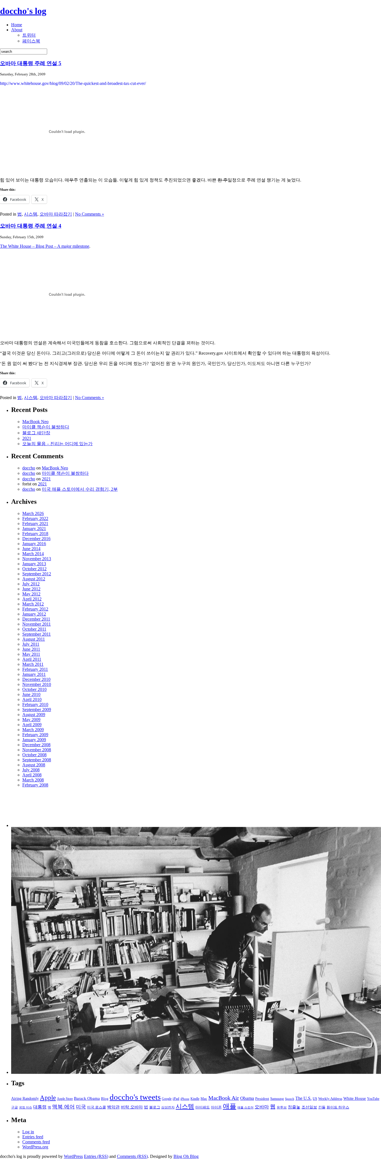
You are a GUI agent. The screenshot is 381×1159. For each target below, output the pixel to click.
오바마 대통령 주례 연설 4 (30, 226)
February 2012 (35, 609)
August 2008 (33, 764)
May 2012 (31, 594)
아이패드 (202, 1107)
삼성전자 (168, 1107)
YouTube (373, 1099)
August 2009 (33, 714)
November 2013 (36, 558)
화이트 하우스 (338, 1107)
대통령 (40, 1107)
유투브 (282, 1107)
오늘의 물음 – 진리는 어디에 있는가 (57, 443)
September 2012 (36, 573)
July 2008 (31, 769)
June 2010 (31, 694)
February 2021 (35, 523)
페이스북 (31, 41)
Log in (28, 1131)
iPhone (184, 1098)
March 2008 (33, 780)
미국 (81, 1107)
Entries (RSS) (96, 1156)
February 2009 (35, 734)
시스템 (30, 214)
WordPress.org (35, 1146)
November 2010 (36, 684)
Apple (48, 1097)
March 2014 (33, 553)
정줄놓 (294, 1107)
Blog (104, 1099)
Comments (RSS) (132, 1156)
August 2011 (33, 639)
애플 (229, 1106)
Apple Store (65, 1099)
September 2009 (36, 709)
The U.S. (303, 1098)
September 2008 (36, 759)
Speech (289, 1098)
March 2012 (33, 604)
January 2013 (34, 563)
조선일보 (309, 1107)
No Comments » (89, 214)
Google (167, 1099)
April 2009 (32, 724)
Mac (204, 1099)
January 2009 (34, 739)
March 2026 (33, 513)
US (315, 1098)
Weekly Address (330, 1098)
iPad (176, 1099)
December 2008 (36, 744)
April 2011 (31, 659)
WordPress (73, 1156)
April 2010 (32, 699)
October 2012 (34, 568)
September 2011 (36, 634)
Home (16, 24)
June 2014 (31, 548)
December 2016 (36, 538)
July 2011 (30, 644)
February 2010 (35, 704)
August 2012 (33, 578)
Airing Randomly (25, 1098)
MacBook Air (223, 1098)
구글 (14, 1107)
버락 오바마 (132, 1107)
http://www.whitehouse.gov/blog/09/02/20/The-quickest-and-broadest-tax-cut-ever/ (73, 83)
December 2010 (36, 679)
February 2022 (35, 518)
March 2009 (33, 729)
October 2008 (34, 754)
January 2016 (34, 543)
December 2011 (36, 619)
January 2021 (34, 528)
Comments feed (36, 1141)
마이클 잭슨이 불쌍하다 (45, 427)
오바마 (262, 1107)
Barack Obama (87, 1098)
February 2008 (35, 785)
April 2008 (32, 774)
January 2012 (34, 614)
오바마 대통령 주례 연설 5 (30, 63)
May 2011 (31, 654)
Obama (247, 1098)
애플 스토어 (245, 1107)
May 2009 (31, 719)
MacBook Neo (35, 421)
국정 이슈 (25, 1107)
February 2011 (35, 669)
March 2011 (33, 664)
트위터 (29, 35)
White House (354, 1098)
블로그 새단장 (36, 432)
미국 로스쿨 (96, 1107)
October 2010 (34, 689)
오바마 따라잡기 (56, 214)
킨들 (321, 1107)
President (262, 1099)
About (16, 29)
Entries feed (32, 1136)
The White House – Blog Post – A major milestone (44, 246)
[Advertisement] (39, 809)
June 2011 (31, 649)
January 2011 (34, 674)
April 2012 (32, 599)
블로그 (154, 1107)
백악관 (113, 1107)
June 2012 (31, 588)
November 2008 (36, 749)
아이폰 (216, 1107)
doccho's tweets (135, 1097)
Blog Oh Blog (186, 1156)
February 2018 (35, 533)
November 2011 (36, 624)
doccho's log (23, 11)
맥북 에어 (63, 1107)
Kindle (195, 1099)
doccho (28, 468)
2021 (26, 438)
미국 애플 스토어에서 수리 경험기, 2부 (80, 489)
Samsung (277, 1099)
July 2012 (31, 583)
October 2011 (34, 629)
